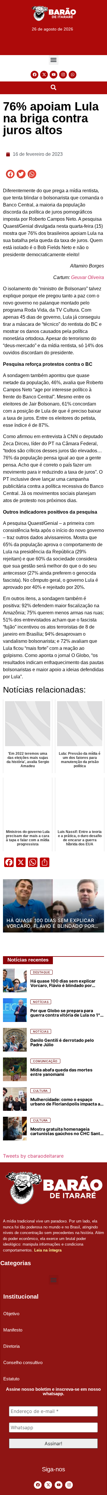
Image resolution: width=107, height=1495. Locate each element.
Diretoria (11, 1346)
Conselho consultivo (23, 1362)
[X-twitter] (44, 74)
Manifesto (12, 1329)
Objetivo (11, 1313)
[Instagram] (63, 74)
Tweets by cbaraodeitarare (33, 1156)
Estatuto (11, 1378)
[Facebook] (34, 74)
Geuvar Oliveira (87, 277)
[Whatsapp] (72, 74)
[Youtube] (53, 74)
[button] (54, 60)
